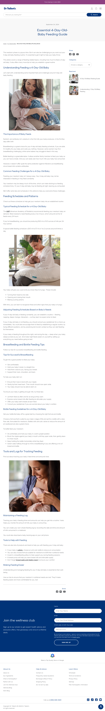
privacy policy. (76, 637)
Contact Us (39, 673)
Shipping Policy (41, 682)
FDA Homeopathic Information (78, 685)
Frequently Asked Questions (45, 676)
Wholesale (72, 673)
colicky (20, 550)
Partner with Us (8, 682)
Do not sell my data (42, 685)
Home (4, 43)
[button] (100, 706)
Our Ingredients (8, 676)
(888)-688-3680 (55, 700)
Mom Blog (6, 691)
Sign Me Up (66, 642)
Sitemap (71, 682)
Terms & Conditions (75, 676)
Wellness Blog (7, 688)
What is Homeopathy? (10, 679)
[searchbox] (52, 15)
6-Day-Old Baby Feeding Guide (90, 78)
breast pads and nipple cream (27, 560)
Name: (56, 606)
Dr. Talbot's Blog (11, 43)
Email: (56, 615)
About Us (6, 673)
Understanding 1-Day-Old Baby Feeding (90, 90)
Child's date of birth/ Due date (63, 625)
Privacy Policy (73, 679)
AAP (8, 211)
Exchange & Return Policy (44, 679)
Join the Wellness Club (10, 685)
